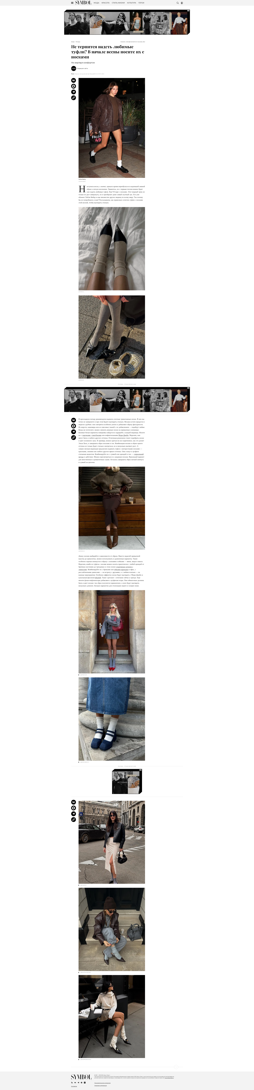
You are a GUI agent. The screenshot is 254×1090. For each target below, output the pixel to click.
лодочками (86, 435)
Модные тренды (79, 74)
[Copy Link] (73, 97)
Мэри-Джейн (123, 435)
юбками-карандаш (121, 570)
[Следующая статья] (127, 1067)
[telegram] (78, 1082)
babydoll (98, 578)
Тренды (78, 41)
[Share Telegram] (73, 92)
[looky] (85, 1082)
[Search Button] (178, 3)
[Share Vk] (73, 80)
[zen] (81, 1082)
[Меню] (72, 3)
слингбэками (96, 435)
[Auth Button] (182, 3)
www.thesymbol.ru (169, 1077)
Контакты (74, 1086)
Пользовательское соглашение (102, 1083)
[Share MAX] (73, 86)
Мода (72, 41)
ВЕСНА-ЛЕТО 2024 (99, 74)
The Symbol (83, 3)
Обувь (91, 74)
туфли (86, 74)
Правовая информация (100, 1085)
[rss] (72, 1082)
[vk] (75, 1082)
